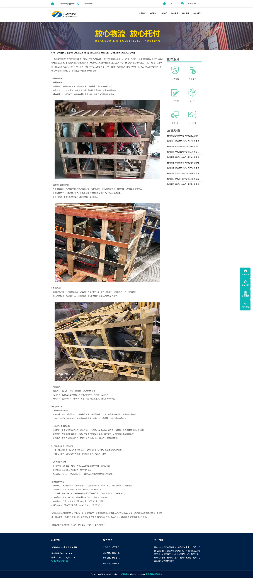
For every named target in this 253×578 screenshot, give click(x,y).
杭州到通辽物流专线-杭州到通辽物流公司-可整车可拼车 (190, 136)
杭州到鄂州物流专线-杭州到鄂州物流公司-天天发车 (188, 184)
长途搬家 (142, 13)
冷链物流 (153, 13)
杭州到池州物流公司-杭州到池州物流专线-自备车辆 (188, 163)
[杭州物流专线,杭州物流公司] (64, 15)
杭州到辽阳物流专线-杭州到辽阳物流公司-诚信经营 (188, 141)
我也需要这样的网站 (154, 574)
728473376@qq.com (66, 557)
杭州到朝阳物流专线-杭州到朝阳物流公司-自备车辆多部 (190, 146)
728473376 (173, 4)
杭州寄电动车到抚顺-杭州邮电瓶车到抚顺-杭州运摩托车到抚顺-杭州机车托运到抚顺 (101, 53)
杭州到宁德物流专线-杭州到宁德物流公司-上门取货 (188, 168)
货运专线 (185, 13)
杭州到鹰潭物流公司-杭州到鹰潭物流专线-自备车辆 (188, 173)
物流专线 (174, 13)
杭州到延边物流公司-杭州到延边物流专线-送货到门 (188, 152)
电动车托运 (197, 13)
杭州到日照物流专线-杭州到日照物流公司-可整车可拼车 (190, 179)
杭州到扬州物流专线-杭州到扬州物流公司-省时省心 (188, 157)
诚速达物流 (125, 574)
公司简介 (163, 13)
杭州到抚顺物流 (59, 53)
